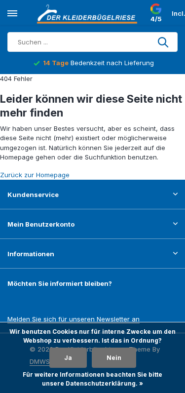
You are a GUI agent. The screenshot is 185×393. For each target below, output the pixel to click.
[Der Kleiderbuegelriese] (88, 14)
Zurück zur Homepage (35, 175)
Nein (114, 357)
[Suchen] (163, 42)
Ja (68, 357)
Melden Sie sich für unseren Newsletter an (73, 319)
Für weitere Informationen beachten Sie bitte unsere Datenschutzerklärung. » (92, 379)
